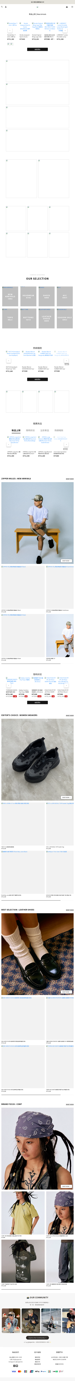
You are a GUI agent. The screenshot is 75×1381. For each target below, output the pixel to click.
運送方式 (37, 1362)
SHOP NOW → (66, 560)
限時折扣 (30, 430)
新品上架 (16, 430)
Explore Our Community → (37, 1338)
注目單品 (44, 430)
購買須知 (37, 1357)
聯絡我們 (37, 1359)
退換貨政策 (37, 1364)
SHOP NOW (70, 479)
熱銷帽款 (59, 430)
